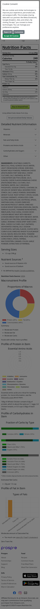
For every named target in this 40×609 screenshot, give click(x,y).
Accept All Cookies (11, 36)
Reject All (7, 32)
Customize (19, 32)
